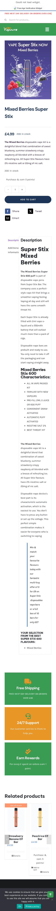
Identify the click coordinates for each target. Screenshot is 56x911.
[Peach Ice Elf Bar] (40, 817)
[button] (7, 839)
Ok (19, 906)
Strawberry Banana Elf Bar (16, 839)
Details (17, 856)
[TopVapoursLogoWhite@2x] (11, 27)
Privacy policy (32, 906)
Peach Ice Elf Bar (40, 837)
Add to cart (28, 199)
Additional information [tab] (12, 250)
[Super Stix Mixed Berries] (28, 69)
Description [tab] (12, 240)
